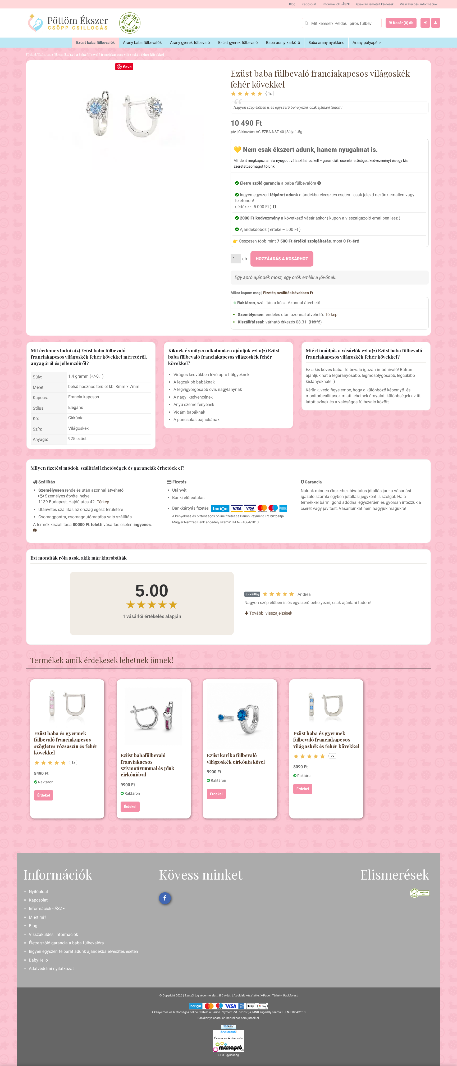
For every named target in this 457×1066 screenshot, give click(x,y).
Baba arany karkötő (283, 42)
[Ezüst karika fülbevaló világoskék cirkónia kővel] (240, 716)
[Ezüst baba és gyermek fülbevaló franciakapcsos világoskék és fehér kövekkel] (326, 705)
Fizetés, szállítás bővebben (286, 293)
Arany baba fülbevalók (142, 42)
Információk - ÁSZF (336, 4)
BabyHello (38, 960)
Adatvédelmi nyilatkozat (51, 968)
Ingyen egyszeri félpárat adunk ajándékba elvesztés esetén (83, 951)
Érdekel (43, 795)
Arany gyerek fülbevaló (190, 42)
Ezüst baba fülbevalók (95, 42)
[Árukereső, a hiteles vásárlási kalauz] (129, 23)
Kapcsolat (309, 4)
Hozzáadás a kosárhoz (282, 258)
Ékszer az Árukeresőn (228, 1038)
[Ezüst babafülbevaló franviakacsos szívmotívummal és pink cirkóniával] (154, 716)
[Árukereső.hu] (228, 1033)
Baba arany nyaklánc (326, 42)
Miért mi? (37, 917)
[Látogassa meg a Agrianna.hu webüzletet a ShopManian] (228, 1026)
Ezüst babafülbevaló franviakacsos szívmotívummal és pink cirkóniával (147, 765)
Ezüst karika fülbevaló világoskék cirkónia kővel (236, 758)
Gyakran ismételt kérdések (375, 4)
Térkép (331, 314)
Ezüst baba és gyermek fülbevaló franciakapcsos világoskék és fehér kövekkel (326, 739)
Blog (292, 4)
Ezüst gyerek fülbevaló (238, 42)
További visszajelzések (270, 613)
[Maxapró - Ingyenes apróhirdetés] (228, 1047)
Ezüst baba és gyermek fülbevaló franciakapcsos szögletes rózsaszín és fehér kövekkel (66, 743)
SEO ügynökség (228, 1055)
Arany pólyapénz (367, 42)
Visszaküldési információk (418, 4)
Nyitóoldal (38, 891)
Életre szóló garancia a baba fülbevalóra (66, 942)
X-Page (265, 995)
